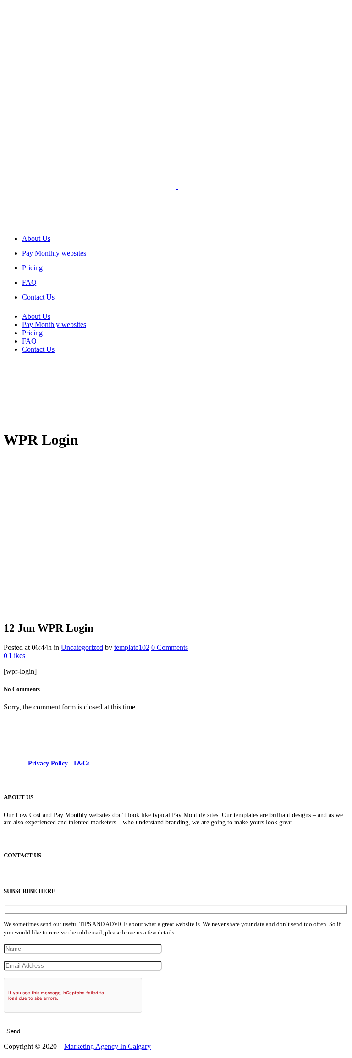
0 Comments (169, 647)
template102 (131, 647)
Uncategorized (82, 647)
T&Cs (81, 763)
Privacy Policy (48, 763)
